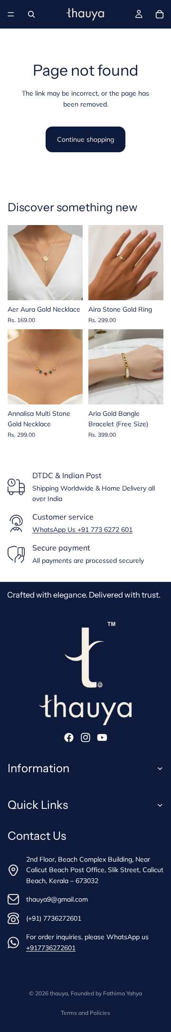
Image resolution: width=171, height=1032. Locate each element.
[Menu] (11, 14)
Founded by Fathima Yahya (106, 993)
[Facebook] (69, 737)
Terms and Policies (85, 1012)
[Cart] (159, 14)
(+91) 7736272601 (53, 918)
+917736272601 (51, 947)
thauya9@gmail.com (57, 898)
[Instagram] (85, 737)
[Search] (31, 14)
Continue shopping (85, 139)
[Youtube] (102, 737)
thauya (59, 993)
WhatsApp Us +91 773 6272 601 (82, 529)
